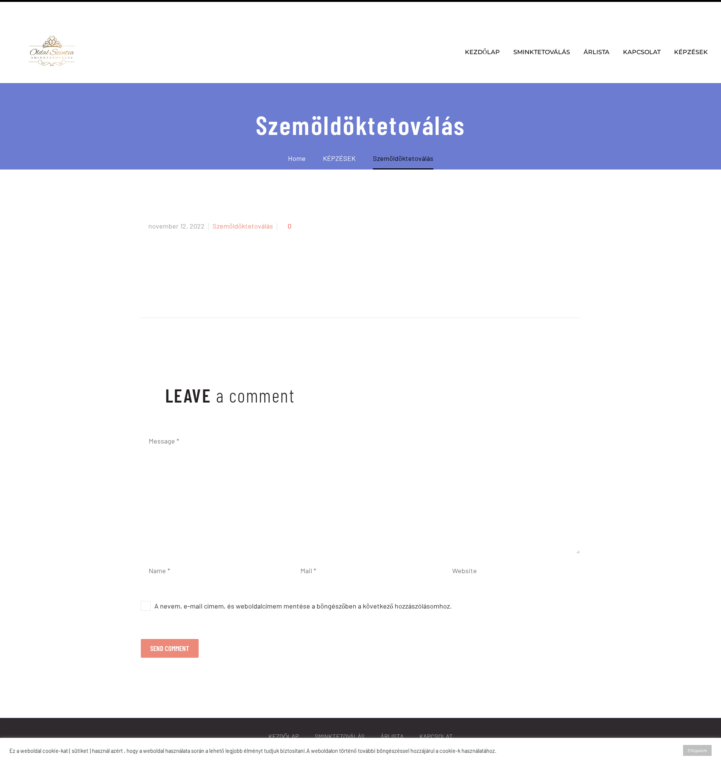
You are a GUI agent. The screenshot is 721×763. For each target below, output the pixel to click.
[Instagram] (55, 11)
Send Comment (169, 648)
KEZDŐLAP (482, 52)
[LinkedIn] (204, 292)
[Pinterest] (175, 292)
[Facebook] (44, 11)
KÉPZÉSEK (691, 52)
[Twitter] (161, 292)
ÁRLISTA (596, 52)
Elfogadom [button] (697, 750)
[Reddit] (218, 292)
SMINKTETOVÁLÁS (541, 52)
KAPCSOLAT (642, 52)
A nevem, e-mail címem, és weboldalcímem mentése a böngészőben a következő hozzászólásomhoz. (303, 606)
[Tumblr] (190, 292)
